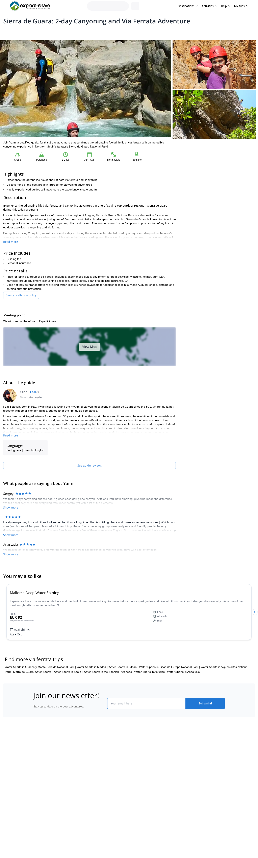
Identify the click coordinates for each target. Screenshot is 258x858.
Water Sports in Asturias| (150, 700)
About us (37, 779)
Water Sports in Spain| (68, 700)
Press (35, 797)
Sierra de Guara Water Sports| (33, 700)
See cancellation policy (21, 295)
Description (25, 31)
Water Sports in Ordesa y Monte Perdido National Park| (40, 696)
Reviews (81, 31)
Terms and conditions (93, 805)
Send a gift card (41, 814)
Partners (36, 788)
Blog (132, 779)
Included (54, 31)
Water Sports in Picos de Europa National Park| (169, 696)
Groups (40, 31)
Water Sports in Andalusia (183, 700)
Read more (10, 242)
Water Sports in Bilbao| (123, 696)
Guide (68, 31)
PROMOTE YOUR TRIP (196, 778)
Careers (36, 806)
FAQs (83, 796)
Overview (8, 31)
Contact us (87, 787)
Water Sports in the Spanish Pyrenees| (108, 700)
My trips (239, 6)
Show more (10, 530)
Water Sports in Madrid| (92, 696)
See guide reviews (89, 465)
